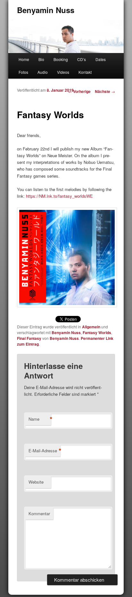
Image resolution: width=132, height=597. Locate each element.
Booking (61, 59)
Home (24, 59)
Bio (41, 59)
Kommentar (39, 513)
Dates (100, 59)
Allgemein (91, 327)
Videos (63, 72)
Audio (42, 72)
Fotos (23, 72)
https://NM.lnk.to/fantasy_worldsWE (59, 196)
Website (36, 482)
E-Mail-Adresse (44, 451)
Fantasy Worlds (97, 332)
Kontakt (85, 72)
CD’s (81, 59)
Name (40, 419)
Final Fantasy (29, 338)
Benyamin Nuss (45, 9)
